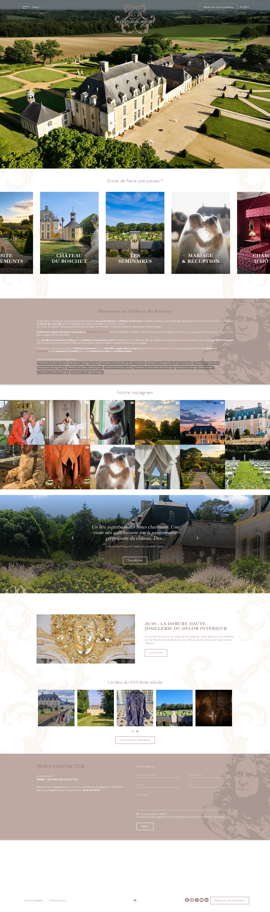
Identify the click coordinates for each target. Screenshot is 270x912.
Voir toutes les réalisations (135, 740)
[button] (133, 731)
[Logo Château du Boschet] (135, 19)
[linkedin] (206, 900)
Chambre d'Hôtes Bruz (206, 363)
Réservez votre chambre (218, 7)
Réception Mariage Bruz (51, 367)
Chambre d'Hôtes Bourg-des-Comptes (122, 363)
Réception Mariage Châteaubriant (194, 367)
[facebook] (187, 900)
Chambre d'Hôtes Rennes (52, 363)
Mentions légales (33, 900)
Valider (145, 826)
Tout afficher (135, 560)
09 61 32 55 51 (91, 790)
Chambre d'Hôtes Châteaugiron (84, 367)
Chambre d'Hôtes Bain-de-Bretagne (154, 367)
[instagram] (191, 900)
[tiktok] (196, 900)
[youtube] (201, 900)
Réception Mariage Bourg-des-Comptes (169, 363)
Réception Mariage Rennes (84, 363)
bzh (246, 7)
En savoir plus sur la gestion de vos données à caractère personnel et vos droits (180, 817)
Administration (57, 900)
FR (241, 7)
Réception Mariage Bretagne (87, 372)
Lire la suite (156, 659)
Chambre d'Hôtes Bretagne (53, 372)
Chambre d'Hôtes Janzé (118, 367)
